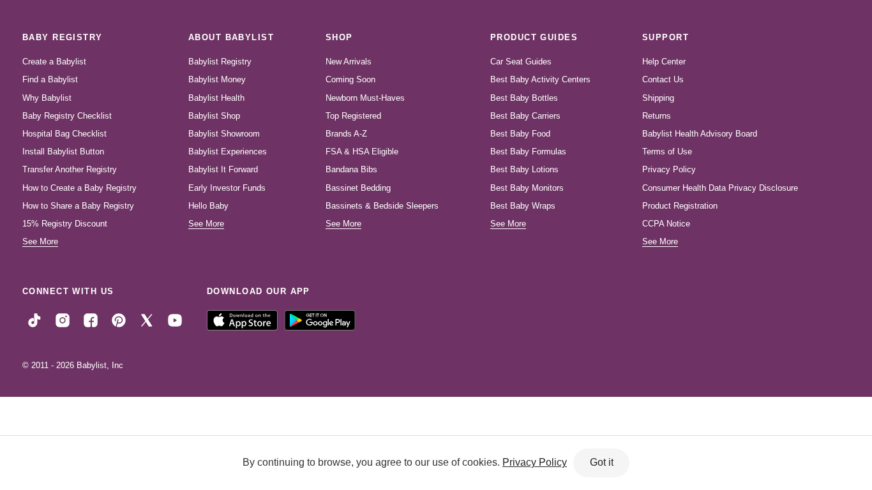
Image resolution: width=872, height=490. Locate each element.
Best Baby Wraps (522, 206)
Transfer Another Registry (69, 169)
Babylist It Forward (223, 169)
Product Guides (534, 37)
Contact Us (663, 79)
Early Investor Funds (227, 188)
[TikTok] (34, 319)
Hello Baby (208, 206)
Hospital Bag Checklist (64, 133)
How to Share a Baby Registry (78, 206)
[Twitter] (146, 319)
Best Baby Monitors (527, 188)
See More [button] (40, 241)
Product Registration (680, 206)
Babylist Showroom (224, 133)
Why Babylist (46, 98)
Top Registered (353, 116)
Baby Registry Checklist (67, 116)
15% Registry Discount (64, 223)
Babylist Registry (220, 61)
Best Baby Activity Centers (540, 79)
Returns (656, 116)
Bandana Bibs (351, 169)
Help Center (664, 61)
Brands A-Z (346, 133)
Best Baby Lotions (524, 169)
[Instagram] (62, 319)
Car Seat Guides (521, 61)
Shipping (658, 98)
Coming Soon (350, 79)
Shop (339, 37)
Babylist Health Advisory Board (699, 133)
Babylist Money (217, 79)
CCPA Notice (666, 223)
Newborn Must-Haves (365, 98)
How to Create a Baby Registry (79, 188)
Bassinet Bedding (358, 188)
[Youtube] (174, 319)
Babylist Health (216, 98)
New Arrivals (349, 61)
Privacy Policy (669, 169)
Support (665, 37)
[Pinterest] (118, 319)
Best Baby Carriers (525, 116)
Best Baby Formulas (528, 151)
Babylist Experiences (227, 151)
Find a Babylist (50, 79)
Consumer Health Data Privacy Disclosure (720, 188)
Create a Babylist (54, 61)
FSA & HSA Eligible (362, 151)
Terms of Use (667, 151)
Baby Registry (62, 37)
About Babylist (231, 37)
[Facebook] (90, 319)
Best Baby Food (520, 133)
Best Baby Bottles (524, 98)
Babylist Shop (214, 116)
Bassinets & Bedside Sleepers (382, 206)
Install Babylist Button (63, 151)
